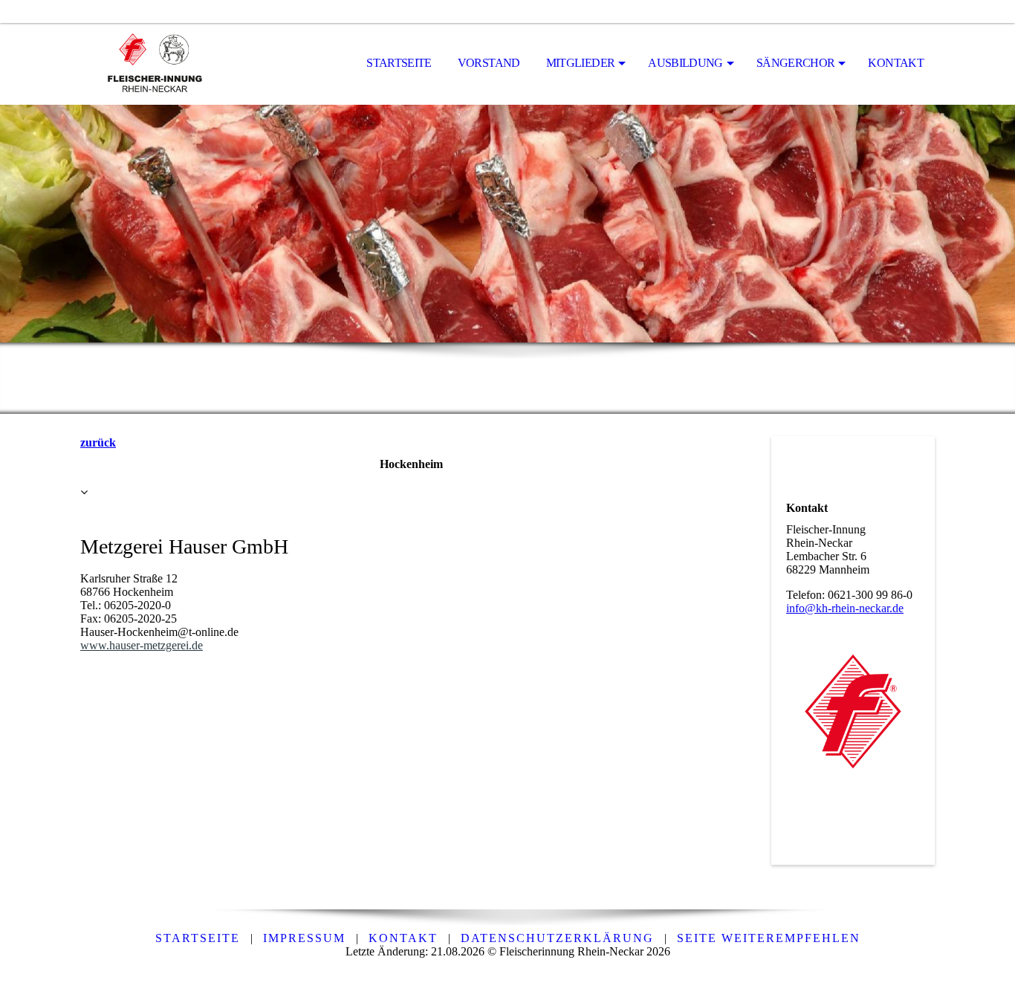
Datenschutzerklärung (557, 938)
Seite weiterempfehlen (768, 938)
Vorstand (489, 62)
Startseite (399, 62)
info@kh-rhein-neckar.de (845, 608)
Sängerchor (795, 62)
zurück (98, 442)
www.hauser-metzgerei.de (141, 645)
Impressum (304, 938)
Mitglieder (580, 62)
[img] (154, 64)
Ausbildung (685, 62)
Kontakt (896, 62)
